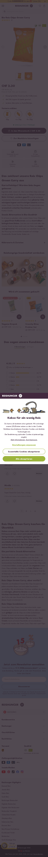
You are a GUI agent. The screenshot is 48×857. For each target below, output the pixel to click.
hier (42, 434)
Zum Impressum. (31, 440)
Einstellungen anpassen (24, 445)
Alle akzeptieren (24, 459)
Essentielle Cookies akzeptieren (24, 452)
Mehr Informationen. (18, 440)
